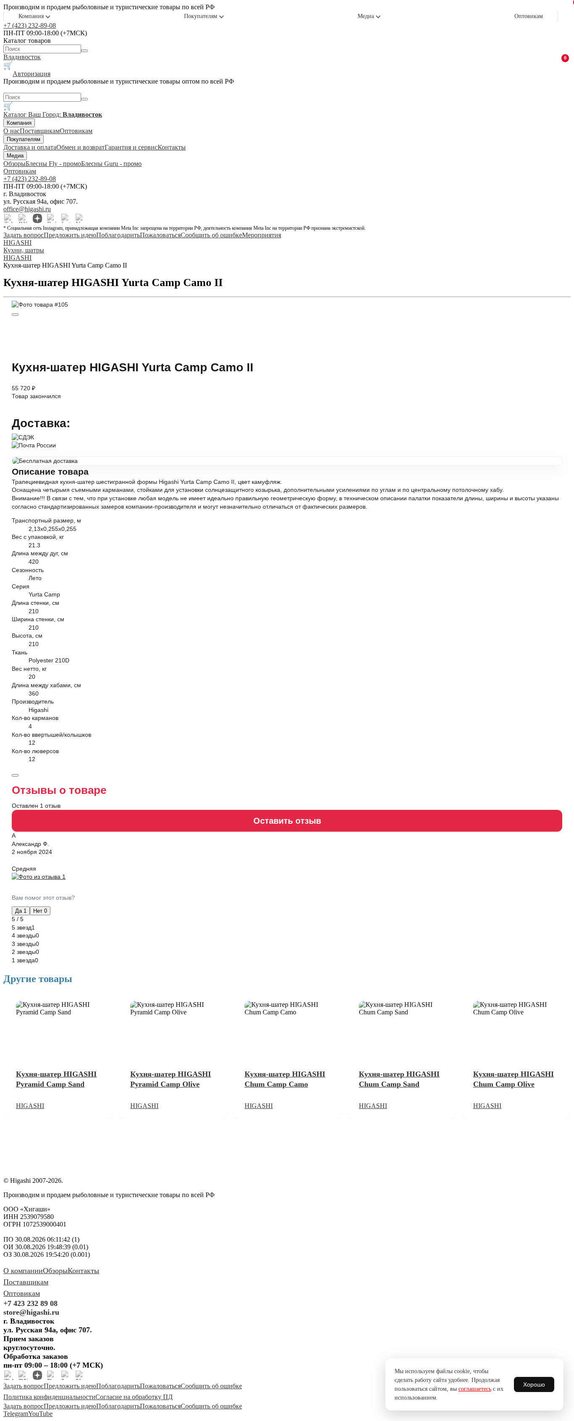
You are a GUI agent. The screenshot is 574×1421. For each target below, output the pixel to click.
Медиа (366, 16)
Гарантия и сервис (131, 147)
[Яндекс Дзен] (37, 218)
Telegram (15, 1413)
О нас (11, 130)
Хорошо (534, 1384)
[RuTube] (51, 218)
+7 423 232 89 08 (30, 1303)
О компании (23, 1270)
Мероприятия (261, 235)
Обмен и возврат (80, 147)
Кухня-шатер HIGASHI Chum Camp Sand (399, 1079)
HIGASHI (30, 1105)
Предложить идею (70, 235)
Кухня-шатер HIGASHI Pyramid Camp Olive (170, 1079)
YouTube (40, 1413)
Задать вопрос (23, 235)
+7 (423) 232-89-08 (29, 25)
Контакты (172, 147)
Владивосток (22, 56)
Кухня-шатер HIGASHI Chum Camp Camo (285, 1079)
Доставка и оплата (29, 147)
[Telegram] (8, 218)
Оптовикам (528, 16)
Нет (40, 911)
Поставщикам (40, 130)
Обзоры (14, 163)
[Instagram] (66, 218)
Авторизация (31, 73)
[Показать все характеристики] (15, 775)
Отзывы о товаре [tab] (59, 790)
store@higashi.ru (31, 1312)
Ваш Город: (65, 114)
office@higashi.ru (27, 209)
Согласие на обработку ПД (134, 1396)
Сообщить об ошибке (211, 235)
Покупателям (200, 16)
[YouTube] (80, 218)
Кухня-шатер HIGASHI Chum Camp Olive (513, 1079)
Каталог (15, 114)
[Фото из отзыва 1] (287, 877)
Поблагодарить (118, 235)
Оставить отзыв (287, 820)
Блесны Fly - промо (53, 163)
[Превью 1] (15, 314)
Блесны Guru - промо (111, 163)
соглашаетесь (474, 1389)
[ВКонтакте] (23, 218)
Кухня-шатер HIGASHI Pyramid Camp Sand (56, 1079)
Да (20, 911)
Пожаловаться (160, 235)
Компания (31, 16)
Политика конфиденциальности (49, 1396)
